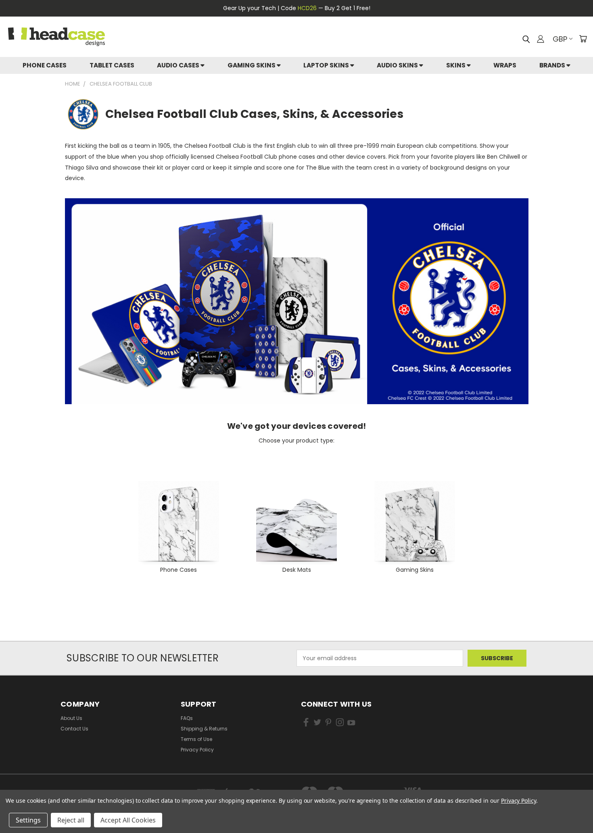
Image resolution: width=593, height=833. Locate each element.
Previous (572, 796)
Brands (552, 65)
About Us (71, 718)
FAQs (187, 718)
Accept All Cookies (128, 820)
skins (456, 65)
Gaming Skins (252, 65)
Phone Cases (45, 65)
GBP (560, 39)
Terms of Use (196, 739)
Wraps (504, 65)
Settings (28, 820)
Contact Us (74, 728)
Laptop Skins (326, 65)
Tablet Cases (112, 65)
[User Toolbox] (541, 39)
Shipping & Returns (204, 728)
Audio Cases (178, 65)
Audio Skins (398, 65)
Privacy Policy (197, 749)
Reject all (70, 820)
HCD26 (307, 8)
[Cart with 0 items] (583, 39)
